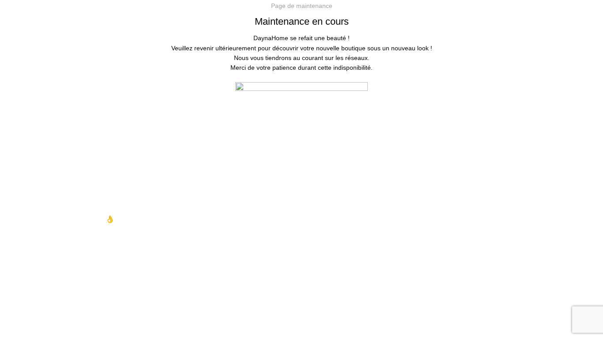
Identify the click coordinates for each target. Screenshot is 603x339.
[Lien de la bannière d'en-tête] (301, 169)
